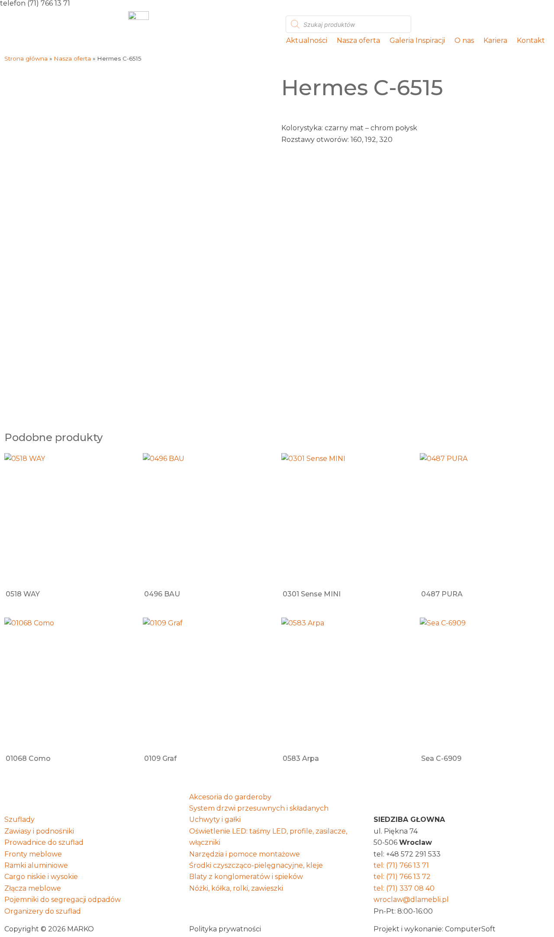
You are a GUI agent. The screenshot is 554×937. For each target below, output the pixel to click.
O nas (464, 40)
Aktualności (306, 40)
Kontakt (531, 40)
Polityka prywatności (225, 929)
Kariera (495, 40)
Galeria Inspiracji (417, 40)
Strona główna (26, 58)
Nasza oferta (358, 40)
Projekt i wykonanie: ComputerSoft (435, 929)
